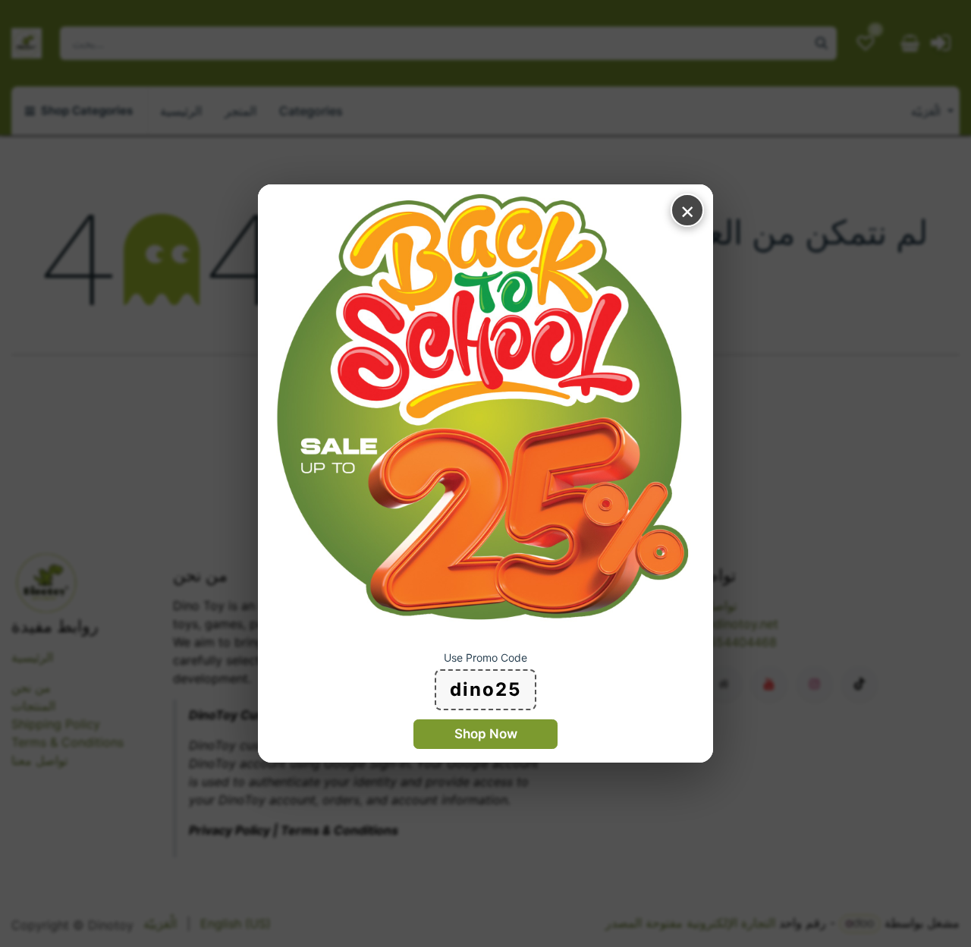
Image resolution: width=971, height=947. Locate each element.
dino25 (485, 689)
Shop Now (485, 733)
